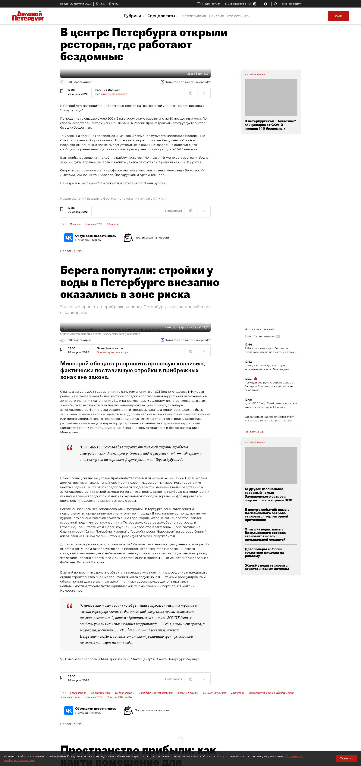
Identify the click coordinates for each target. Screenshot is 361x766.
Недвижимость (124, 693)
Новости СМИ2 (71, 251)
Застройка (237, 693)
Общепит (113, 224)
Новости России (70, 697)
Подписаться (211, 3)
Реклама (216, 16)
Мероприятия (193, 16)
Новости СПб (93, 224)
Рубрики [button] (133, 16)
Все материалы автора (111, 94)
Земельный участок (214, 693)
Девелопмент (78, 693)
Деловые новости (188, 693)
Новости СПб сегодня (119, 697)
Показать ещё (254, 431)
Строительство (100, 693)
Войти (338, 16)
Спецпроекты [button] (161, 16)
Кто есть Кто (238, 16)
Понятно (346, 758)
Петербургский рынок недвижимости (271, 693)
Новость (75, 224)
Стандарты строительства (156, 693)
